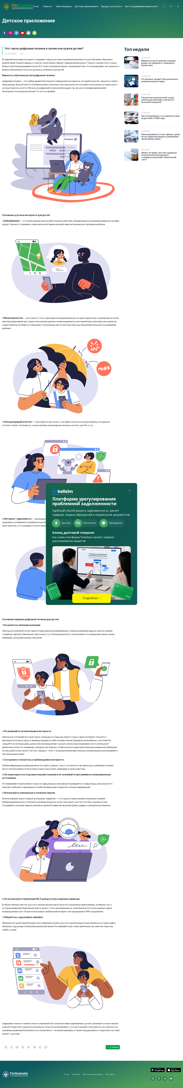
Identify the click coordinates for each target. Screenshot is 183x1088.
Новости (47, 6)
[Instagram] (46, 1047)
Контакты (110, 1074)
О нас (36, 6)
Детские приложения (93, 1074)
